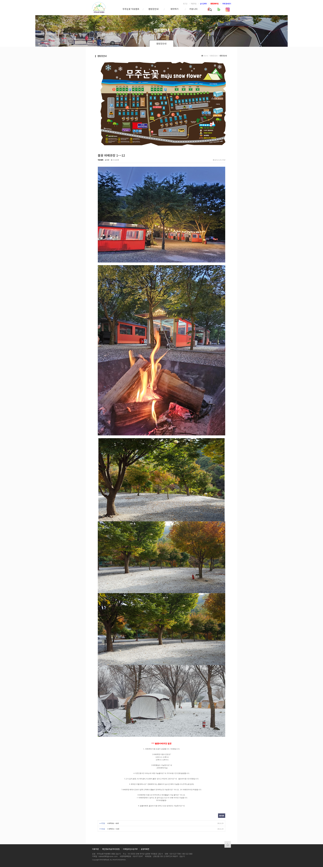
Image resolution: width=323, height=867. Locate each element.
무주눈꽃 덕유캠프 (131, 8)
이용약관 (95, 849)
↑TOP (227, 844)
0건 (107, 160)
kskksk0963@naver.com (108, 856)
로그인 (185, 3)
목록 (222, 816)
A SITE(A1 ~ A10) (113, 823)
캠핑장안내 (153, 8)
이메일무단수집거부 (130, 849)
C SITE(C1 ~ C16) (113, 829)
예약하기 (174, 8)
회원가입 (193, 3)
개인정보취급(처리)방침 (111, 849)
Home (205, 55)
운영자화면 (145, 849)
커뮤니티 (193, 8)
